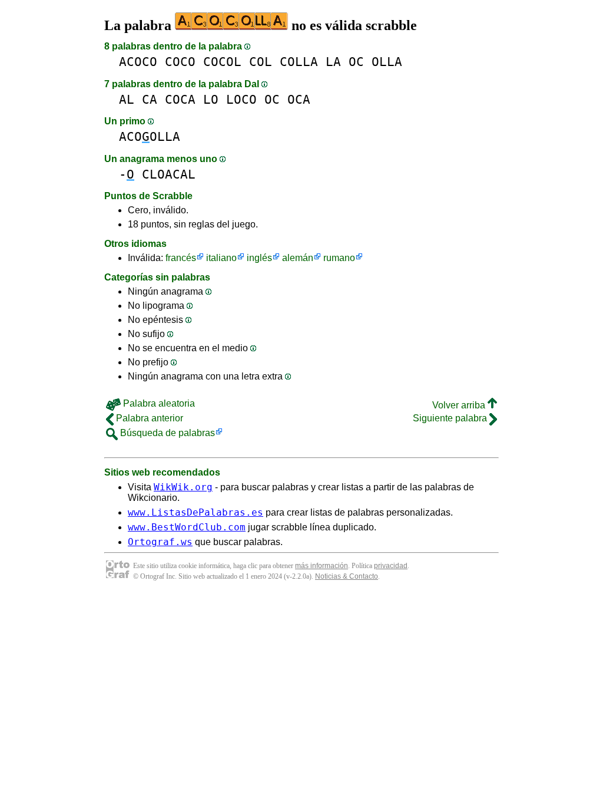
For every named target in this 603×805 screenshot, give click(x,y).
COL (260, 61)
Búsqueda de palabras (166, 433)
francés (180, 258)
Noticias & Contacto (346, 576)
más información (321, 566)
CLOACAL (169, 174)
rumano (339, 258)
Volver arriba (460, 405)
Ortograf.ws (160, 541)
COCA (180, 99)
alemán (297, 258)
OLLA (387, 61)
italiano (221, 258)
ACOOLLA (149, 136)
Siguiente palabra (451, 418)
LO (210, 99)
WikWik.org (183, 487)
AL (126, 99)
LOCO (241, 99)
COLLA (299, 61)
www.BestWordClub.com (187, 527)
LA (333, 61)
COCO (180, 61)
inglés (259, 258)
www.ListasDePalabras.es (195, 512)
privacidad (390, 566)
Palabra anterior (148, 418)
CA (149, 99)
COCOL (222, 61)
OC (356, 61)
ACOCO (138, 61)
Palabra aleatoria (158, 403)
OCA (298, 99)
